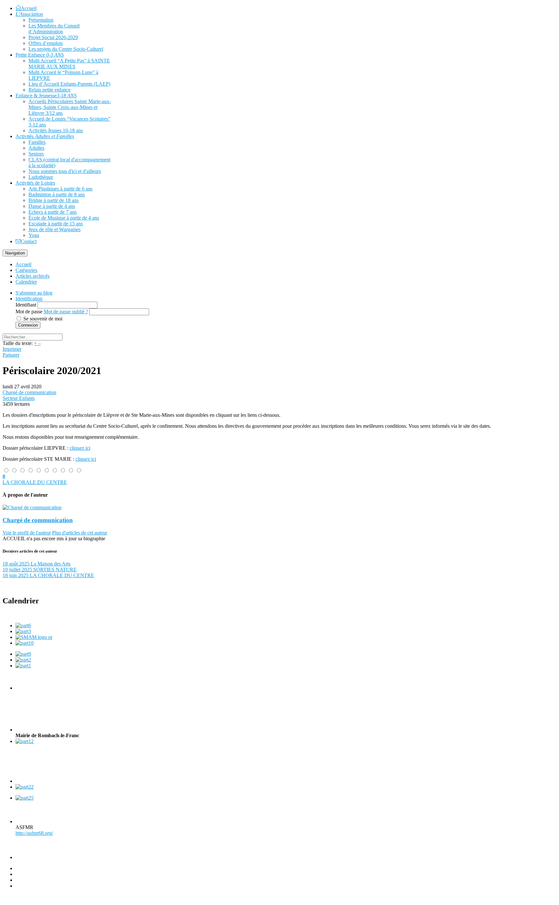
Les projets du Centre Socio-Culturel (65, 49)
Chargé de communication (29, 392)
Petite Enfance (40, 55)
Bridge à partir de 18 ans (53, 200)
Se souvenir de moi (42, 318)
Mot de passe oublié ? (66, 311)
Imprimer (12, 349)
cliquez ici (80, 448)
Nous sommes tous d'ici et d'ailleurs (64, 171)
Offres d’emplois (45, 43)
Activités (45, 136)
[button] (29, 298)
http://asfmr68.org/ (34, 833)
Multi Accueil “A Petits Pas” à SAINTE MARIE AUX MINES (69, 63)
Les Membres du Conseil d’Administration (54, 28)
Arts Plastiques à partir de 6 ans (60, 188)
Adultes (36, 148)
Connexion (28, 325)
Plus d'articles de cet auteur (79, 532)
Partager (11, 355)
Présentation (40, 20)
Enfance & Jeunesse (46, 95)
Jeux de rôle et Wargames (54, 229)
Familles (37, 142)
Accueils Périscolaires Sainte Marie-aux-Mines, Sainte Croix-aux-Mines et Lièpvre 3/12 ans (69, 107)
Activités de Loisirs (35, 183)
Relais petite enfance (49, 89)
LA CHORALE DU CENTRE (35, 482)
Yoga (33, 235)
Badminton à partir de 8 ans (56, 194)
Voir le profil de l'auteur (27, 532)
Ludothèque (40, 177)
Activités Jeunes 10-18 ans (55, 130)
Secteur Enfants (19, 398)
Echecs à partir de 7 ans (52, 212)
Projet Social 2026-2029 (53, 37)
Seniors (36, 153)
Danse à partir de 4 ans (51, 206)
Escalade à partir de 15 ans (55, 223)
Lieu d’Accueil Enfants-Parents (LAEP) (69, 84)
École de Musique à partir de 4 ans (63, 218)
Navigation (15, 253)
